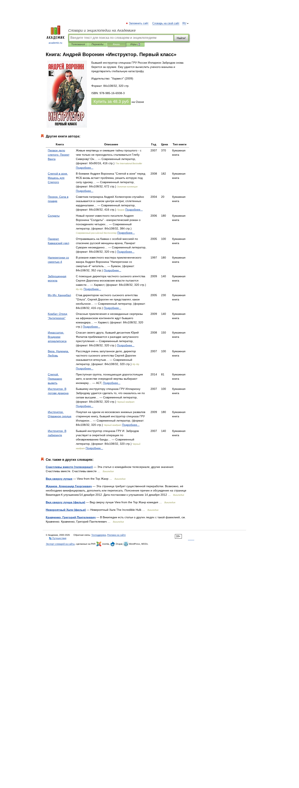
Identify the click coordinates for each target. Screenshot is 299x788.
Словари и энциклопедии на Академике (102, 30)
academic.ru (55, 42)
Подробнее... (84, 167)
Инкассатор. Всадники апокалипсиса (57, 337)
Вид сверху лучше (59, 478)
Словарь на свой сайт (165, 23)
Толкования (78, 44)
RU (184, 23)
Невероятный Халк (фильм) (66, 509)
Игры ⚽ (135, 44)
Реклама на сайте (116, 535)
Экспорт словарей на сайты (60, 544)
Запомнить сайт (138, 23)
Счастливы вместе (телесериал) (69, 466)
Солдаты (54, 215)
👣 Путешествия (57, 538)
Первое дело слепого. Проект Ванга (58, 155)
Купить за (111, 101)
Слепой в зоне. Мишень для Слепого (58, 178)
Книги (116, 44)
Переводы (98, 44)
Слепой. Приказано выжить (55, 379)
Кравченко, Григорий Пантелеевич (71, 517)
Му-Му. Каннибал (59, 295)
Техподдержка (98, 535)
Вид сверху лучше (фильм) (65, 502)
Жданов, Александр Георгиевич (69, 486)
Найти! (181, 38)
